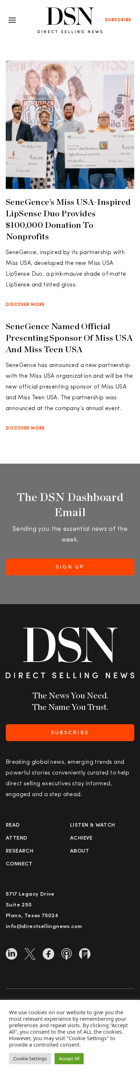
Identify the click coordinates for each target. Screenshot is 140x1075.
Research (19, 851)
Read (13, 825)
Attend (16, 838)
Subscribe (118, 20)
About (79, 851)
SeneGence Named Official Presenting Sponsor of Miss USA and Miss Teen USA (69, 337)
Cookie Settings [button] (30, 1058)
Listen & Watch (92, 825)
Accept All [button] (69, 1058)
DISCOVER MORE (25, 305)
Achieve (81, 838)
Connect (19, 864)
